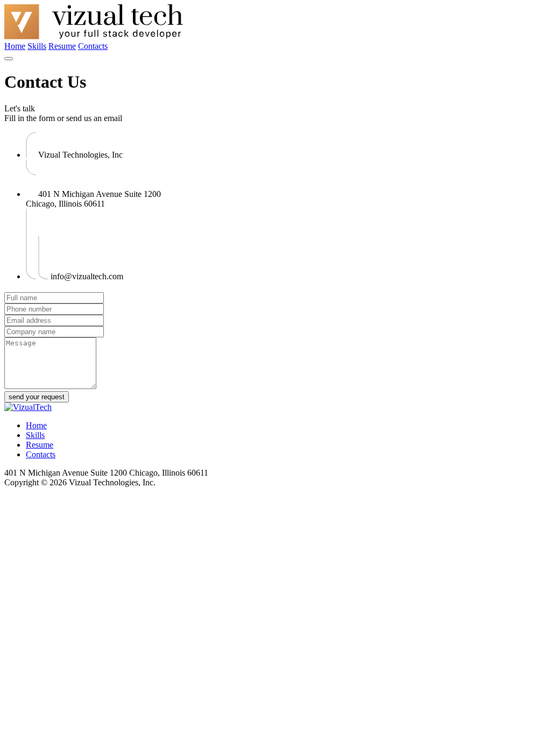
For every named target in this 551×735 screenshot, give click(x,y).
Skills (36, 46)
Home (14, 46)
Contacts (93, 46)
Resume (62, 46)
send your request (37, 397)
